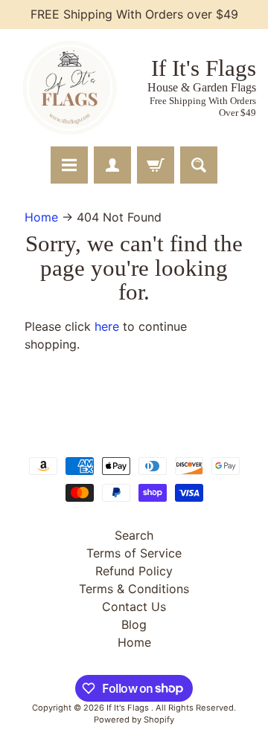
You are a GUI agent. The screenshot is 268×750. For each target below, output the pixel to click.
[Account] (112, 165)
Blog (134, 624)
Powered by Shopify (134, 719)
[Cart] (155, 165)
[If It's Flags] (68, 88)
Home (41, 217)
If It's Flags (128, 707)
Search (134, 535)
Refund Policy (134, 570)
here (107, 326)
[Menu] (69, 165)
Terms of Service (134, 553)
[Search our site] (198, 165)
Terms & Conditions (134, 588)
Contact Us (134, 606)
